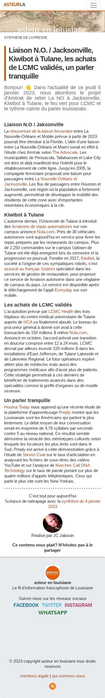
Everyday (63, 290)
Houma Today (17, 407)
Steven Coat (34, 454)
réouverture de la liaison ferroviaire (41, 131)
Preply (65, 412)
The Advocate (65, 152)
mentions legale (34, 675)
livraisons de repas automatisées (42, 226)
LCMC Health (60, 311)
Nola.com (46, 231)
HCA (28, 322)
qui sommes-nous (68, 675)
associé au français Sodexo (29, 268)
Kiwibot (87, 258)
